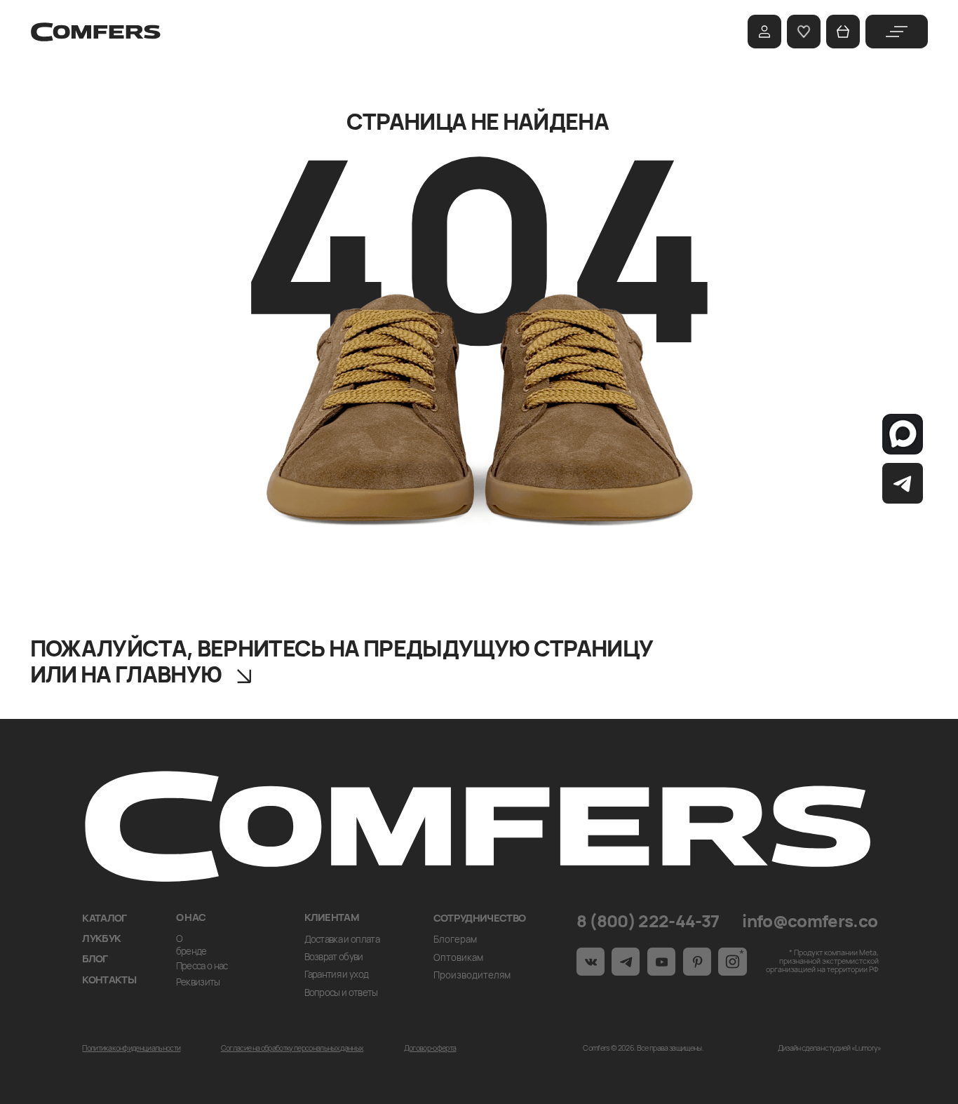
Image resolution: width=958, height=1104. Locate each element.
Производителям (472, 975)
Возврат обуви (333, 956)
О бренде (191, 944)
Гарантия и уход (336, 974)
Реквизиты (198, 982)
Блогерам (455, 939)
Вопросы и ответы (341, 992)
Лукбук (101, 938)
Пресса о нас (202, 966)
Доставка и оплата (342, 939)
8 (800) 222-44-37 (648, 920)
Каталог (104, 917)
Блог (94, 958)
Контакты (109, 979)
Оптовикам (458, 957)
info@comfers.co (809, 920)
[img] (896, 31)
